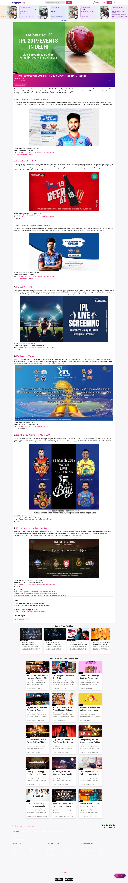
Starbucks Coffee (85, 858)
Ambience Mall (67, 852)
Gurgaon (31, 848)
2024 (32, 752)
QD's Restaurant (85, 862)
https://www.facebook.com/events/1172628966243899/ (38, 276)
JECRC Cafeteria (102, 856)
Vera (94, 868)
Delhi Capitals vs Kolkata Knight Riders (33, 225)
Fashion (35, 831)
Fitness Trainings (31, 816)
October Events (93, 816)
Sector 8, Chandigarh (52, 854)
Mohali (13, 856)
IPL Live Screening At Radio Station (31, 528)
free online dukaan (28, 826)
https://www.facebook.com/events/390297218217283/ (37, 347)
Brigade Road (67, 848)
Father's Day (63, 688)
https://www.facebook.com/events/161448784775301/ (37, 426)
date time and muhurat (60, 720)
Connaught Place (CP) (69, 860)
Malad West (49, 860)
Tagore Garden (67, 862)
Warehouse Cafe (102, 854)
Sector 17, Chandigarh (69, 854)
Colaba (65, 858)
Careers (99, 868)
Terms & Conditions (59, 868)
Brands (78, 868)
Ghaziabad (14, 852)
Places (70, 868)
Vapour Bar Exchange (86, 856)
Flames (100, 852)
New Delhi (14, 848)
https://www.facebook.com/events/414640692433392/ (37, 217)
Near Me (43, 868)
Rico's (99, 860)
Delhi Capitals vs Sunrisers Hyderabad (32, 99)
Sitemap (66, 868)
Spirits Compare (50, 868)
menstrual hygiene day (86, 688)
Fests (42, 720)
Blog (40, 868)
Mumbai (31, 856)
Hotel (56, 831)
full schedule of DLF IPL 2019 (37, 611)
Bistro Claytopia (102, 848)
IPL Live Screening (24, 287)
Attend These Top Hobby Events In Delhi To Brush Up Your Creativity (34, 592)
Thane (30, 858)
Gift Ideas (56, 688)
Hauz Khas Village (51, 862)
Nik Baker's (83, 852)
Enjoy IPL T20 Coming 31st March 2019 (33, 435)
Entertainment (24, 640)
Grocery (40, 831)
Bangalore (14, 850)
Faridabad (31, 852)
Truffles (83, 848)
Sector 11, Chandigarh (52, 856)
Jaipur (13, 854)
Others (89, 874)
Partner (74, 868)
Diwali (89, 752)
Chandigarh (32, 850)
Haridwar (31, 862)
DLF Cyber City (50, 852)
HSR (48, 850)
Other (67, 831)
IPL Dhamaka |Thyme (25, 356)
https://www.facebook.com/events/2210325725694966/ (38, 584)
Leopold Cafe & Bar (102, 858)
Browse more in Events (20, 84)
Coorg (30, 860)
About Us (29, 868)
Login (109, 2)
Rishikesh (14, 860)
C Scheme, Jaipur (68, 856)
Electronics (51, 831)
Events (15, 73)
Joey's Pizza (84, 860)
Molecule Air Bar (85, 854)
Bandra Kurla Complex (52, 858)
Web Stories (104, 868)
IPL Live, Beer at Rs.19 (26, 161)
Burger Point (101, 850)
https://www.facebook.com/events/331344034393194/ (37, 152)
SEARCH (69, 2)
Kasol (13, 862)
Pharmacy (62, 831)
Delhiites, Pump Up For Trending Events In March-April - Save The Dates (35, 593)
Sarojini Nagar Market (19, 619)
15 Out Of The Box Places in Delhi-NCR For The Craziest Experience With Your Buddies (40, 595)
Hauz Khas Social (102, 862)
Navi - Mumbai (15, 858)
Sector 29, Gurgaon (68, 850)
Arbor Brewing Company (87, 850)
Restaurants (24, 831)
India (28, 752)
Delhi (28, 619)
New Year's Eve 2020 (32, 784)
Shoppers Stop (36, 688)
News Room (23, 868)
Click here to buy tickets (25, 154)
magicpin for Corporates (87, 868)
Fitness (45, 831)
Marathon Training (42, 816)
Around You (34, 868)
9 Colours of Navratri (85, 720)
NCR (30, 854)
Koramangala (50, 848)
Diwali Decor (95, 752)
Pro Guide (37, 752)
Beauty (30, 831)
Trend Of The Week (64, 816)
